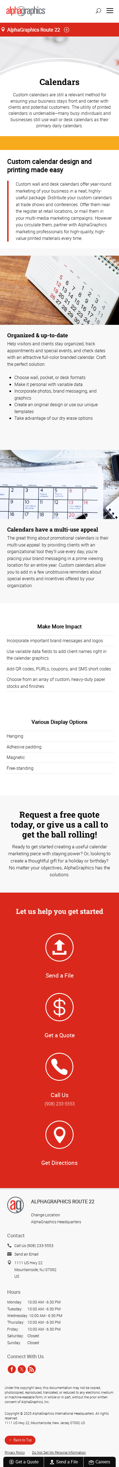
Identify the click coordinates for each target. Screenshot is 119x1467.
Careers (102, 1462)
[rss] (31, 1369)
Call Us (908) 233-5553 (33, 1245)
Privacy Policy (15, 1452)
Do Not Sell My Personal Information (59, 1452)
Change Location (45, 1214)
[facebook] (11, 1369)
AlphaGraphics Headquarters (56, 1221)
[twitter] (21, 1369)
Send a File (67, 1462)
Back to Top (23, 1439)
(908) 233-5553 (60, 1104)
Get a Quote (26, 1462)
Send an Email (26, 1254)
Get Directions (59, 1163)
